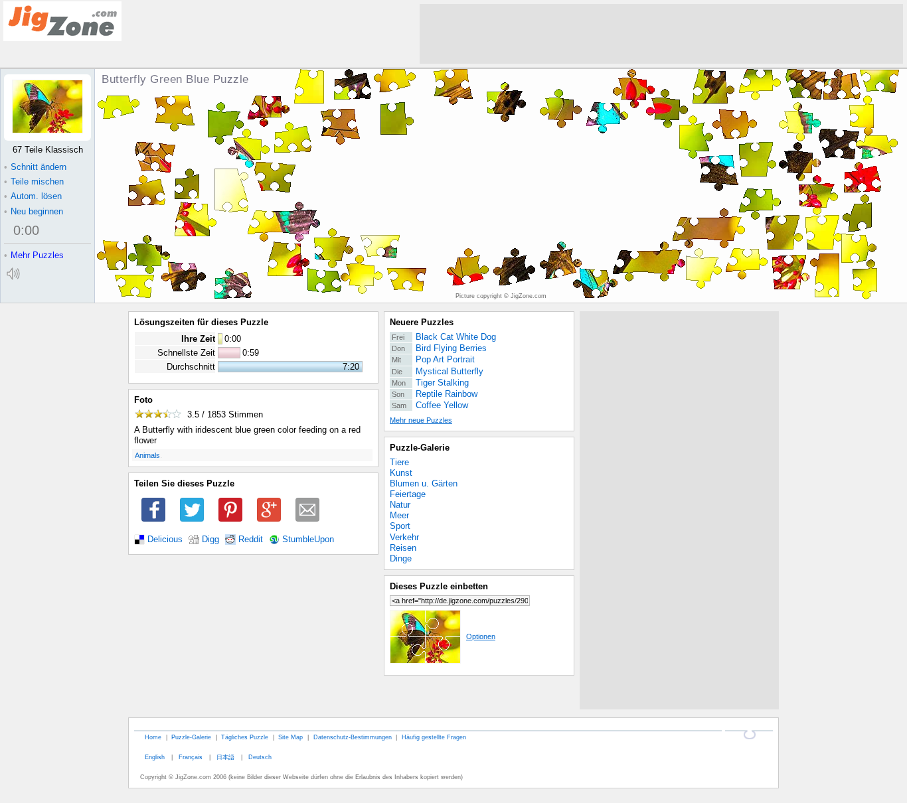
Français (191, 757)
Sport (400, 526)
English (155, 757)
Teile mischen (34, 181)
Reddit (250, 539)
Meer (399, 515)
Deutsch (260, 757)
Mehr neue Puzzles (421, 420)
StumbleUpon (308, 539)
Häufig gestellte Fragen (434, 737)
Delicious (165, 539)
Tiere (399, 462)
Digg (210, 539)
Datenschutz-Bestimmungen (352, 737)
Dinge (401, 558)
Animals (147, 455)
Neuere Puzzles (422, 322)
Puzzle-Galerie (420, 448)
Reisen (403, 548)
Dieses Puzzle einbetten (439, 586)
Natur (400, 505)
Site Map (290, 737)
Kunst (401, 473)
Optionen (480, 636)
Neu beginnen (33, 211)
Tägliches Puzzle (244, 737)
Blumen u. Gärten (423, 483)
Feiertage (408, 494)
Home (153, 737)
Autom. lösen (33, 196)
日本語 (225, 757)
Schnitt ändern (35, 167)
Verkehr (404, 537)
